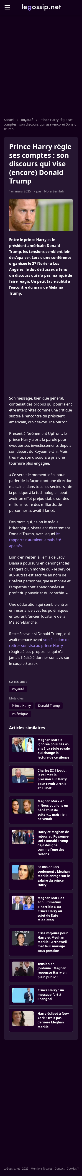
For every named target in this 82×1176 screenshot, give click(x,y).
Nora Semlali (54, 191)
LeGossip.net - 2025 (15, 1169)
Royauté (27, 120)
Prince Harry (21, 705)
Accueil (9, 120)
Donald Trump (49, 705)
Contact (59, 1169)
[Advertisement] (41, 71)
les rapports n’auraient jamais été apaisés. (35, 539)
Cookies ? (73, 1169)
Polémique (20, 714)
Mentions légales (41, 1169)
